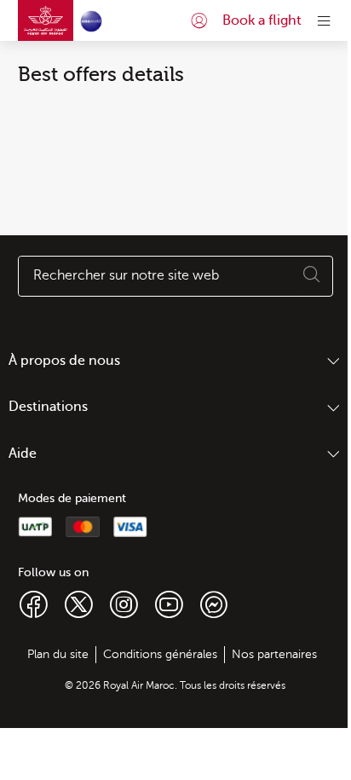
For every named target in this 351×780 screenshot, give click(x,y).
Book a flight (262, 20)
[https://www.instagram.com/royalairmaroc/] (124, 603)
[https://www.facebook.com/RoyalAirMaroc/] (33, 603)
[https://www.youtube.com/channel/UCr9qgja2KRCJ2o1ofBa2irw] (169, 603)
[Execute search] (312, 276)
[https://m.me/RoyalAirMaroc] (214, 603)
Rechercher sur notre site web (126, 275)
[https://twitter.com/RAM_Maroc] (79, 603)
